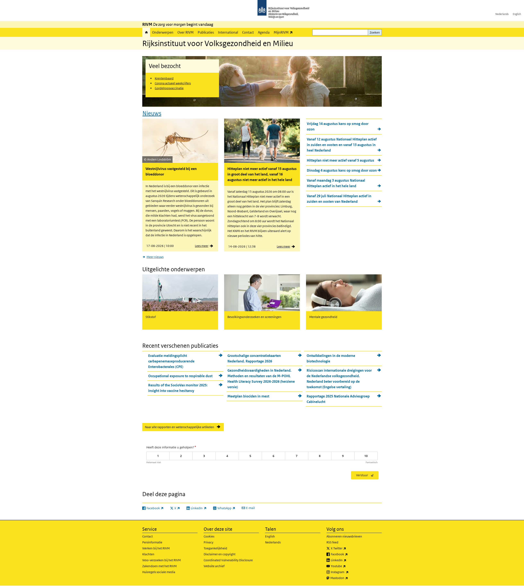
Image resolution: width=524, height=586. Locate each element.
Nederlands (502, 14)
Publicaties (206, 32)
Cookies (209, 536)
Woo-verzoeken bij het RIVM (161, 560)
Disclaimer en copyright (219, 554)
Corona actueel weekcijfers (173, 83)
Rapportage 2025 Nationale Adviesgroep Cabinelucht (338, 399)
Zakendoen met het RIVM (159, 566)
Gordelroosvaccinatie (169, 88)
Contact (248, 32)
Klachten (148, 554)
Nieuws (151, 113)
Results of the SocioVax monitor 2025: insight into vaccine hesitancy (178, 388)
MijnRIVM (284, 32)
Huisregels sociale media (158, 572)
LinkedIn (347, 560)
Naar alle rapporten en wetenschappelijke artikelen (179, 427)
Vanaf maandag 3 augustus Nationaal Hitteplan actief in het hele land (336, 183)
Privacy (208, 542)
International (228, 32)
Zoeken (375, 32)
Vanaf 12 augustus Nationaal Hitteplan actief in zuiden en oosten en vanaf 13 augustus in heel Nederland (342, 145)
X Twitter (347, 548)
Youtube (347, 566)
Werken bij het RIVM (156, 548)
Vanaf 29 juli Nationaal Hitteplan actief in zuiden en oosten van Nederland (339, 199)
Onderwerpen (162, 32)
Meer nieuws (155, 257)
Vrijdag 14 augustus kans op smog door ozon (337, 126)
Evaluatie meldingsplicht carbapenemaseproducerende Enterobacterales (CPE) (171, 361)
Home (146, 32)
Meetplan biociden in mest (248, 396)
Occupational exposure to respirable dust (180, 376)
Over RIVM (185, 32)
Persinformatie (152, 542)
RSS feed (332, 542)
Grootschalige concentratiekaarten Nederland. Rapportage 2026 (254, 358)
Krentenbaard (164, 78)
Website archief (214, 566)
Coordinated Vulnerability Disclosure (228, 560)
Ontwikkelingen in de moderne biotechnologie (331, 358)
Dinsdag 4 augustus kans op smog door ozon (342, 170)
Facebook (348, 554)
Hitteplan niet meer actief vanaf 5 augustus (340, 160)
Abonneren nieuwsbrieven (344, 536)
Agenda (264, 32)
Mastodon (348, 578)
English (517, 14)
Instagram (349, 572)
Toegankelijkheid (215, 548)
